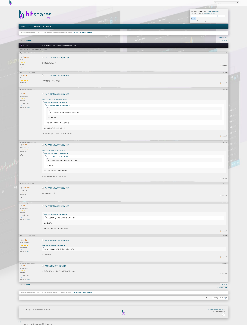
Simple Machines (44, 310)
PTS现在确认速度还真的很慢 (55, 266)
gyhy (24, 75)
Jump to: (208, 298)
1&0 (23, 93)
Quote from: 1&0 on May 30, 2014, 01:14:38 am (59, 109)
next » (226, 37)
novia (28, 107)
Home (23, 26)
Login (37, 26)
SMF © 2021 (34, 310)
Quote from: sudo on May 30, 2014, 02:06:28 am (54, 99)
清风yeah (26, 57)
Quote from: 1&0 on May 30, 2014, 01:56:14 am (55, 102)
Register (47, 26)
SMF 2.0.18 (25, 310)
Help (29, 26)
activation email (209, 13)
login (209, 12)
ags (28, 156)
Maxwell (26, 188)
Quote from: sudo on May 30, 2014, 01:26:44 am (58, 105)
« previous (220, 37)
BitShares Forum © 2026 (216, 310)
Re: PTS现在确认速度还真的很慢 (57, 58)
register (216, 12)
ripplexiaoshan (66, 32)
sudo (24, 144)
